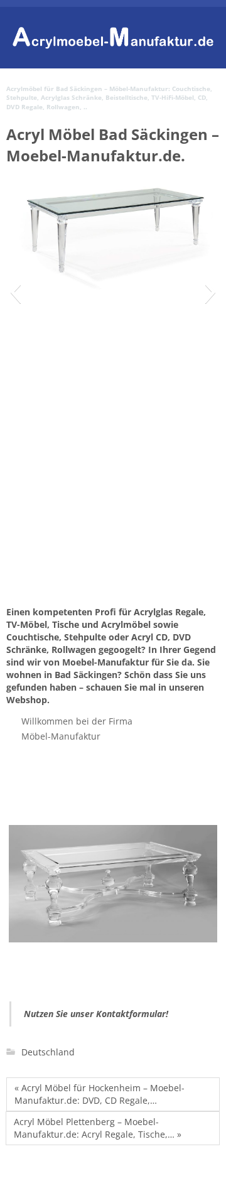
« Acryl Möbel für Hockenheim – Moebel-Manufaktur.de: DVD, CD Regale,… (99, 1094)
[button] (15, 292)
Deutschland (48, 1052)
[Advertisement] (113, 512)
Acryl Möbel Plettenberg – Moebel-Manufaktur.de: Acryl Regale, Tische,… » (97, 1128)
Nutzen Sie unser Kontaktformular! (96, 1014)
